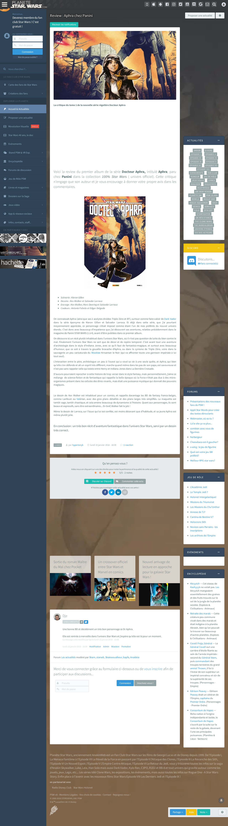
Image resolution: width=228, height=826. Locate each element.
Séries (196, 206)
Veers (213, 657)
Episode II (210, 154)
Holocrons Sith (198, 522)
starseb (100, 657)
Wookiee (95, 352)
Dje (65, 615)
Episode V (211, 161)
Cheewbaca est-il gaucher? (204, 442)
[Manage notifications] (221, 800)
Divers (208, 150)
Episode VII (211, 165)
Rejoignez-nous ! (121, 794)
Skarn (92, 657)
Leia (84, 768)
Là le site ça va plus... (201, 423)
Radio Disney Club (61, 787)
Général (194, 647)
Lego (68, 772)
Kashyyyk (195, 587)
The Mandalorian (203, 225)
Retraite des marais (200, 613)
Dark (166, 318)
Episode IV (211, 158)
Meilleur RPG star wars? (202, 460)
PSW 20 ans (212, 195)
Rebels (195, 199)
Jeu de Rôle (210, 176)
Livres (211, 180)
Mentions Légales (68, 794)
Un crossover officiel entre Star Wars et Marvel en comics (113, 567)
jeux (61, 772)
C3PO (144, 768)
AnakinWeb (99, 755)
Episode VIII (203, 169)
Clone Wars (103, 772)
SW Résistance (203, 217)
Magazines (210, 184)
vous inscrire (153, 668)
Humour (195, 176)
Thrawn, (202, 668)
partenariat (14, 230)
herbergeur (196, 437)
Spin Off (208, 210)
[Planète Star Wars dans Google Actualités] (200, 4)
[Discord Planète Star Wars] (194, 4)
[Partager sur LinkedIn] (118, 492)
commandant (202, 661)
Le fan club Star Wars (17, 76)
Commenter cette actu (132, 481)
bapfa (126, 657)
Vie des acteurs (203, 232)
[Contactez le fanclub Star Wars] (207, 4)
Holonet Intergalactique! (203, 497)
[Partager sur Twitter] (112, 492)
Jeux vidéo (198, 180)
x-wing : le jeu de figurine (203, 447)
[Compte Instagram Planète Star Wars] (173, 4)
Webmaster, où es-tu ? (202, 418)
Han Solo (94, 768)
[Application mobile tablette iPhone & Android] (147, 4)
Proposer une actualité (200, 15)
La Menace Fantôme (62, 759)
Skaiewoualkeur (113, 657)
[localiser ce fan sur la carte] (81, 622)
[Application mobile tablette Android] (160, 4)
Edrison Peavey (198, 691)
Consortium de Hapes (201, 710)
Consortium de (198, 721)
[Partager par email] (125, 492)
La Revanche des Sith (204, 759)
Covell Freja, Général (201, 643)
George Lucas (165, 755)
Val (78, 399)
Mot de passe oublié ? (27, 57)
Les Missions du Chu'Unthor (205, 507)
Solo (196, 210)
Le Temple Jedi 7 (199, 492)
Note (203, 812)
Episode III (195, 158)
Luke (78, 768)
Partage (177, 812)
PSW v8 (54, 794)
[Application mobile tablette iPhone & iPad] (153, 4)
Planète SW (195, 195)
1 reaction (128, 444)
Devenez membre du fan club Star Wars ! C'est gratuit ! (27, 22)
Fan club (212, 173)
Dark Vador (121, 768)
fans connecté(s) (208, 261)
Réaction (115, 646)
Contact (107, 794)
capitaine (205, 698)
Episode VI (195, 165)
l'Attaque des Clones (163, 759)
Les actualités (68, 657)
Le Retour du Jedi (157, 763)
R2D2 (152, 768)
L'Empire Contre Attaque (116, 763)
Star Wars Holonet (83, 787)
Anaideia (134, 657)
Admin (106, 646)
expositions (123, 772)
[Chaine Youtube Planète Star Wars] (187, 4)
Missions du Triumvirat (202, 502)
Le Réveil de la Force (105, 759)
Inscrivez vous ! (145, 683)
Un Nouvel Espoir (75, 763)
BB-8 (162, 768)
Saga (214, 203)
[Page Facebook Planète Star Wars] (167, 4)
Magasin (195, 184)
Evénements (196, 173)
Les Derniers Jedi (151, 776)
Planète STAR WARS (28, 4)
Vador (173, 318)
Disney (185, 755)
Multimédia (203, 188)
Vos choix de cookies (90, 794)
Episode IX (196, 161)
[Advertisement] (114, 137)
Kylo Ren (134, 768)
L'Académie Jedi (198, 487)
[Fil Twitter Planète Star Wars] (180, 4)
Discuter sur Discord (101, 481)
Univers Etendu (203, 229)
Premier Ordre (197, 701)
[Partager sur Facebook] (105, 492)
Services (209, 206)
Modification (95, 646)
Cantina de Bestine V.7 (201, 517)
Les (217, 587)
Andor (197, 150)
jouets (54, 772)
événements (142, 772)
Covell (202, 647)
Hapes (210, 721)
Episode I (196, 154)
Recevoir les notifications (64, 24)
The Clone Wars (203, 221)
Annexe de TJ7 (197, 512)
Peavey (194, 694)
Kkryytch (195, 583)
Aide (191, 812)
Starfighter (203, 214)
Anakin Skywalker (63, 768)
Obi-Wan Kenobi (203, 191)
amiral (193, 668)
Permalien (126, 646)
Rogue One (209, 199)
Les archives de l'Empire (203, 535)
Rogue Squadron (199, 203)
